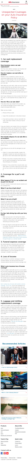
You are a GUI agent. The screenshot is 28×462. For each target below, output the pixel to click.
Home (2, 5)
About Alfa (18, 426)
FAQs (2, 443)
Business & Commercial (6, 435)
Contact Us (17, 441)
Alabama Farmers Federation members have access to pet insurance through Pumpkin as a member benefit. (15, 237)
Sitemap (19, 457)
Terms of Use (12, 457)
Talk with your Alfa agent (17, 321)
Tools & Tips (4, 439)
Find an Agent (18, 443)
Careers (17, 430)
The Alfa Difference (19, 428)
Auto (2, 428)
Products (3, 426)
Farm (2, 433)
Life (2, 432)
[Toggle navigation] (2, 2)
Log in (16, 445)
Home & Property (5, 430)
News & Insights (4, 441)
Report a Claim (18, 447)
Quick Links (18, 439)
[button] (26, 2)
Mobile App (3, 445)
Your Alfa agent (10, 333)
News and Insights (7, 5)
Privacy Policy (4, 457)
